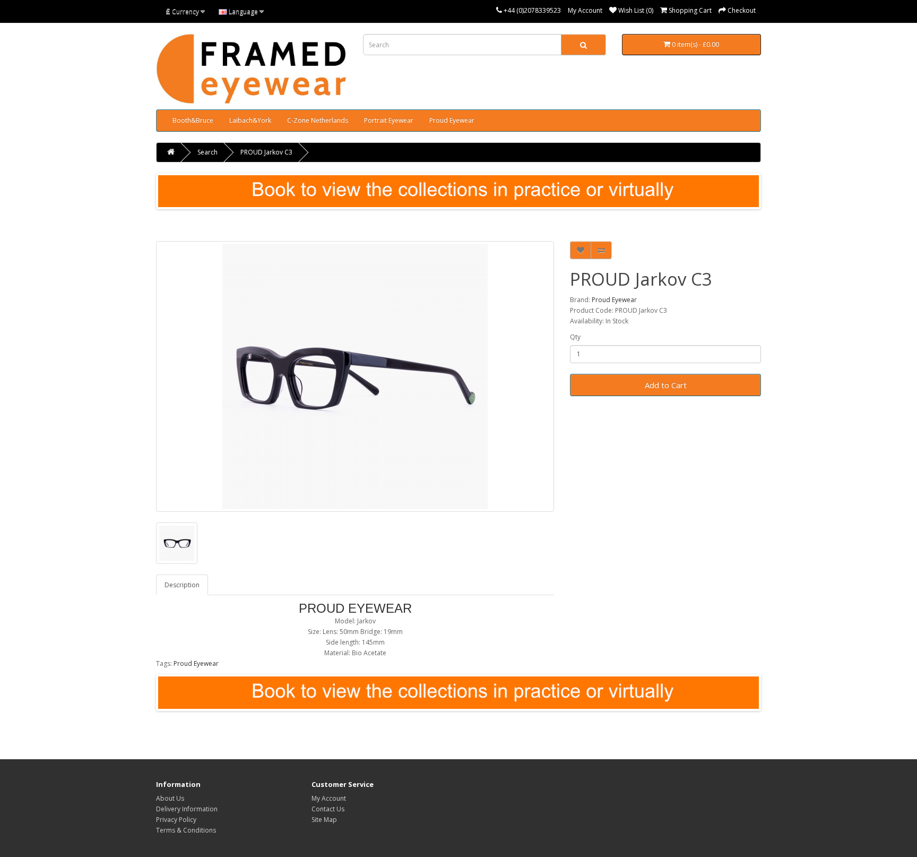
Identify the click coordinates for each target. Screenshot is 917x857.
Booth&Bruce (192, 120)
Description (182, 584)
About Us (170, 798)
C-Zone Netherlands (317, 120)
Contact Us (328, 808)
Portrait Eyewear (388, 120)
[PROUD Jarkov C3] (355, 376)
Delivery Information (187, 808)
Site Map (324, 819)
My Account (585, 10)
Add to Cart (666, 385)
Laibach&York (250, 120)
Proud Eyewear (451, 120)
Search (207, 152)
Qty (575, 336)
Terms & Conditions (186, 830)
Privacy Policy (176, 819)
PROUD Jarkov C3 (266, 152)
